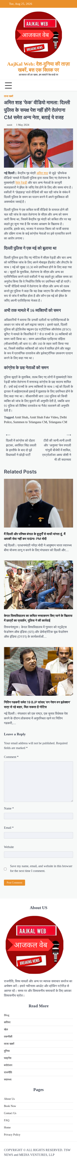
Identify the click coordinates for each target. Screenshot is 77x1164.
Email (9, 827)
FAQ (6, 1120)
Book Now (10, 1106)
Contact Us (10, 1113)
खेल (6, 1029)
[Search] (69, 85)
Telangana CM (58, 422)
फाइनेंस (7, 1058)
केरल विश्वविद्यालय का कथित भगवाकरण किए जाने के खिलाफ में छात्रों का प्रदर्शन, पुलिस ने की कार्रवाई (38, 618)
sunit (9, 124)
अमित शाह (42, 173)
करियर (7, 1022)
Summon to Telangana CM (30, 422)
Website (9, 847)
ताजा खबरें (8, 96)
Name (9, 808)
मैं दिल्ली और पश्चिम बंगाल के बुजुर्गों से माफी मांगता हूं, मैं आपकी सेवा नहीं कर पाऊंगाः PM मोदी (34, 536)
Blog (6, 1015)
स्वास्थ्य (7, 1079)
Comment (11, 757)
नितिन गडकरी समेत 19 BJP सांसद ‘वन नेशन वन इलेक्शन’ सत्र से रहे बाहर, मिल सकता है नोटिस (37, 704)
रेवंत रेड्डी (21, 182)
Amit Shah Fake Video (44, 417)
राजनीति (8, 1072)
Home (7, 1127)
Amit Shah (21, 417)
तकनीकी (8, 1036)
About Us (9, 1098)
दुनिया (7, 1050)
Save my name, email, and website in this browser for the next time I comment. (41, 868)
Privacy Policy (12, 1134)
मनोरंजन (8, 1065)
